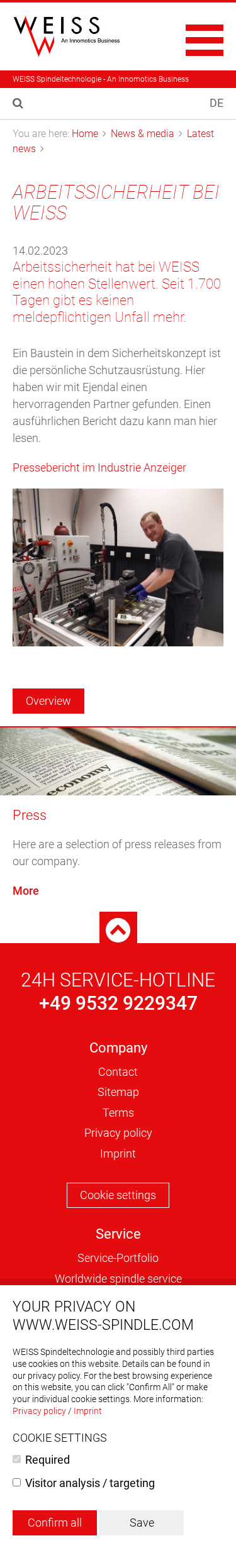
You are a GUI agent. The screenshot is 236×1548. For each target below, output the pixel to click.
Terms (118, 1112)
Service (118, 1234)
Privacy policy (118, 1132)
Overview (48, 700)
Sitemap (118, 1091)
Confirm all (55, 1522)
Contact (118, 1071)
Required (47, 1459)
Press (30, 815)
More (26, 890)
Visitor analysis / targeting (90, 1483)
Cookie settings (118, 1195)
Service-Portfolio (118, 1257)
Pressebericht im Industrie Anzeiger (99, 467)
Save (142, 1522)
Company (118, 1048)
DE (216, 102)
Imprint (118, 1153)
